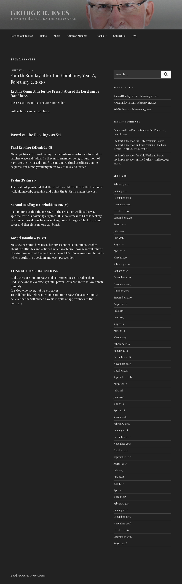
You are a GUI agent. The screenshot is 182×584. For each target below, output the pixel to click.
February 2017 (121, 503)
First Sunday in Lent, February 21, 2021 (135, 102)
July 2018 (119, 390)
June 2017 (119, 477)
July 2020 (119, 231)
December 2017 (122, 437)
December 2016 (122, 516)
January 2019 (121, 350)
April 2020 (119, 251)
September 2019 (123, 297)
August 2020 (120, 224)
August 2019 (120, 304)
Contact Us (119, 36)
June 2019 (119, 317)
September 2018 (123, 377)
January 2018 (121, 430)
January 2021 (121, 191)
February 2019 (122, 344)
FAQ (134, 36)
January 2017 (121, 510)
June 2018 (119, 397)
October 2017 (121, 450)
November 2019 (122, 284)
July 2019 (119, 310)
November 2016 (122, 523)
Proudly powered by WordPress (28, 575)
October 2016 (121, 530)
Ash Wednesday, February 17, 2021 (132, 109)
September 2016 (123, 536)
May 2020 (119, 244)
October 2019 (121, 290)
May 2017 (119, 483)
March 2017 (120, 496)
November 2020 (122, 204)
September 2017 (122, 457)
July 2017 (118, 470)
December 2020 (122, 197)
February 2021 (121, 184)
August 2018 (120, 384)
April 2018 (119, 410)
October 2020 (121, 211)
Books (100, 36)
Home (43, 36)
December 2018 (122, 357)
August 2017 (120, 463)
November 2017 (122, 443)
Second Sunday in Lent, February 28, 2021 (137, 96)
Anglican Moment (77, 36)
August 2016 (120, 543)
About (56, 36)
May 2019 (119, 324)
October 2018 (121, 370)
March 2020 (120, 257)
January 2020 (121, 271)
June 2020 (119, 237)
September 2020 (123, 217)
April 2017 (119, 490)
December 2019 (122, 277)
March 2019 (120, 337)
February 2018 (122, 423)
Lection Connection (22, 36)
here (23, 96)
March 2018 (120, 417)
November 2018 (122, 364)
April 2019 (119, 330)
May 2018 (119, 404)
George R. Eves (40, 12)
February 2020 (122, 264)
